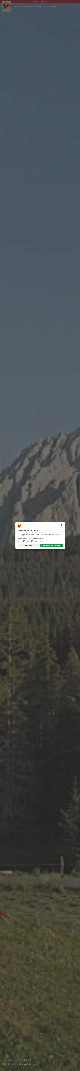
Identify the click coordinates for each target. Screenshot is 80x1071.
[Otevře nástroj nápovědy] (2, 913)
